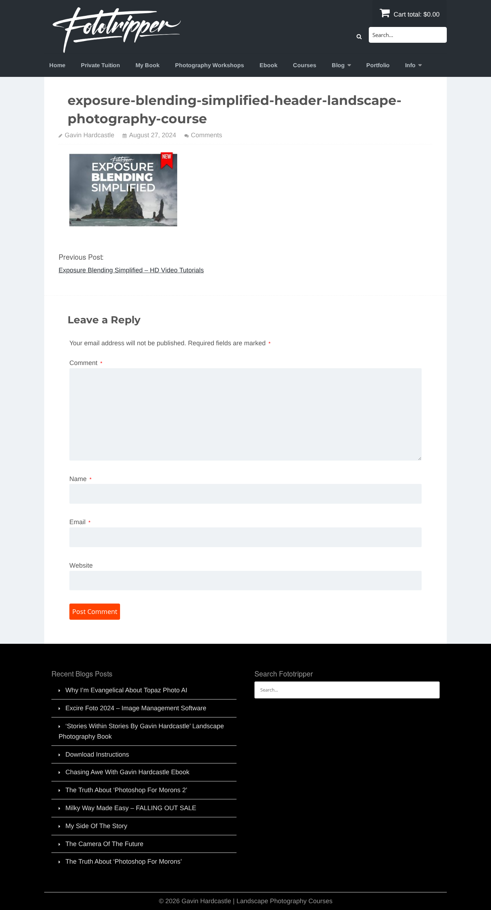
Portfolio (378, 65)
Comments (206, 135)
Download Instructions (97, 754)
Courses (304, 65)
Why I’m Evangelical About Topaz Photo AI (126, 690)
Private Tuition (100, 65)
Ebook (268, 65)
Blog (338, 65)
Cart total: (416, 14)
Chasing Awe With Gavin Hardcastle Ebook (127, 772)
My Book (148, 65)
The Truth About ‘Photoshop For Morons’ (123, 861)
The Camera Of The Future (104, 843)
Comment (85, 362)
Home (57, 65)
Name (80, 478)
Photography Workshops (209, 65)
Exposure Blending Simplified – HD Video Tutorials (131, 270)
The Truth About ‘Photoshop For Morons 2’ (126, 790)
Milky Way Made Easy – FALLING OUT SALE (130, 808)
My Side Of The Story (96, 826)
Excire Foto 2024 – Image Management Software (135, 708)
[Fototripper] (116, 48)
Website (81, 565)
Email (80, 522)
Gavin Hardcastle (89, 135)
